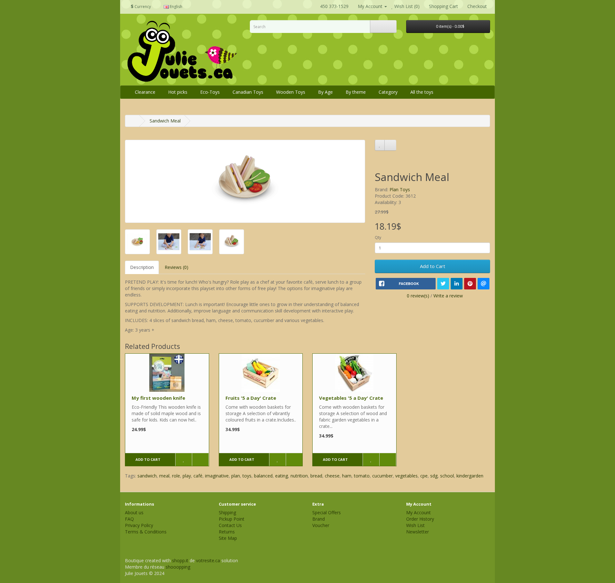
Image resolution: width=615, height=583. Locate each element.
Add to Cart (432, 266)
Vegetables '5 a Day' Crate (351, 398)
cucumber (382, 476)
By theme (356, 92)
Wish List (415, 525)
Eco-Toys (210, 92)
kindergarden (469, 476)
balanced (263, 476)
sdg (434, 476)
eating (281, 476)
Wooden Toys (290, 92)
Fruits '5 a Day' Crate (251, 398)
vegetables (406, 476)
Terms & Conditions (146, 532)
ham (346, 476)
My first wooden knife (158, 398)
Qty (378, 237)
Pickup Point (231, 519)
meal (164, 476)
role (176, 476)
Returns (227, 532)
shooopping (178, 567)
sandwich (147, 476)
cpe (424, 476)
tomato (362, 476)
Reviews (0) (176, 267)
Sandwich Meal (165, 121)
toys (246, 476)
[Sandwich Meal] (245, 181)
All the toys (421, 92)
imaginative (217, 476)
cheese (332, 476)
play (187, 476)
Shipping (227, 512)
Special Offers (326, 512)
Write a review (448, 296)
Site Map (228, 538)
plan (235, 476)
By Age (325, 92)
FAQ (129, 519)
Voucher (320, 525)
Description (142, 267)
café (197, 476)
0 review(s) (418, 296)
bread (316, 476)
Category (388, 92)
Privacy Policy (139, 525)
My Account (418, 512)
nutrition (299, 476)
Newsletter (417, 532)
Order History (420, 519)
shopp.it (180, 560)
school (447, 476)
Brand (318, 519)
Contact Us (230, 525)
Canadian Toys (248, 92)
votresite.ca (208, 560)
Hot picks (177, 92)
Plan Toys (400, 189)
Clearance (145, 92)
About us (134, 512)
